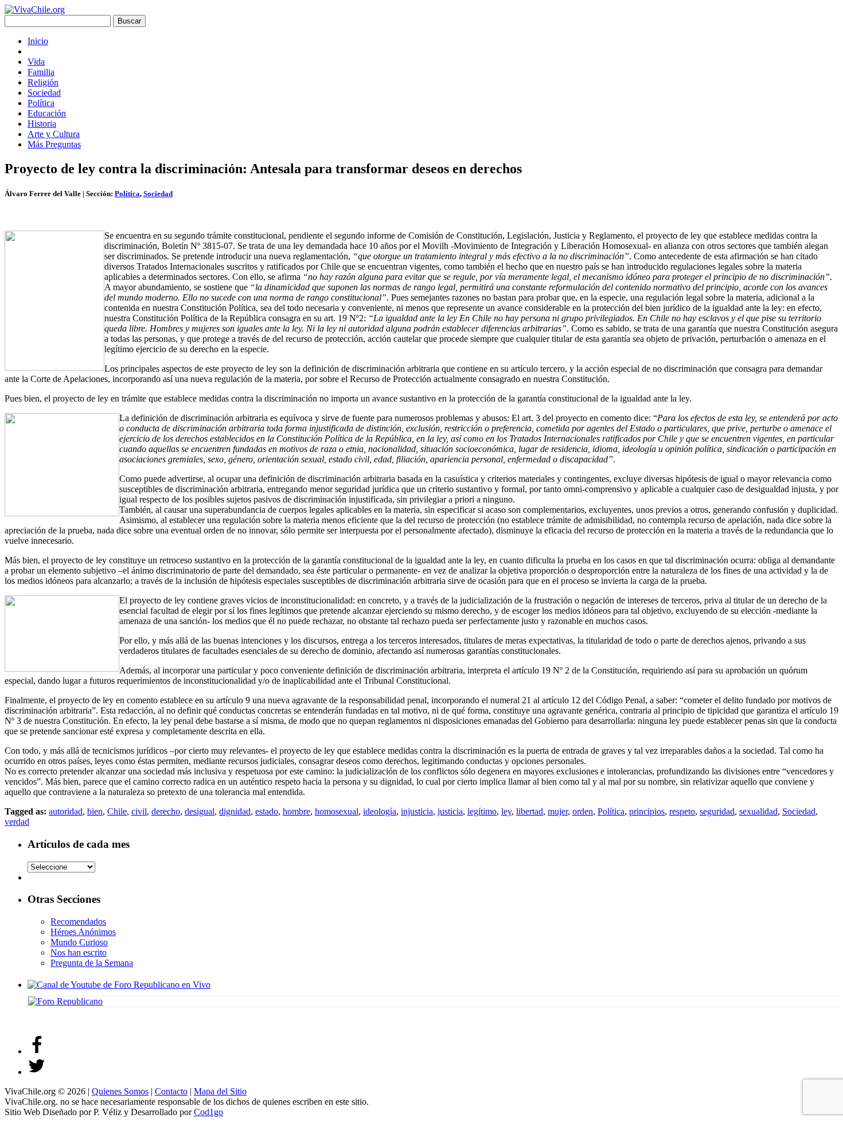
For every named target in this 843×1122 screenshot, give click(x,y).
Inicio (38, 41)
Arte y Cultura (54, 134)
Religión (43, 82)
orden (582, 811)
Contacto (171, 1091)
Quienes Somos (120, 1091)
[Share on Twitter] (37, 1072)
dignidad (235, 811)
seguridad (717, 811)
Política (41, 103)
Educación (47, 113)
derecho (165, 811)
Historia (42, 123)
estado (266, 811)
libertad (529, 811)
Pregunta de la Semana (91, 963)
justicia (450, 811)
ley (506, 811)
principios (647, 811)
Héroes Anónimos (83, 932)
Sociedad (44, 93)
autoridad (66, 811)
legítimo (482, 811)
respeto (682, 811)
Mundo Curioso (79, 942)
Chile (117, 811)
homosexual (336, 811)
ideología (379, 811)
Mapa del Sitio (220, 1091)
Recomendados (78, 921)
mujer (558, 811)
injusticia (417, 811)
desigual (199, 811)
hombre (296, 811)
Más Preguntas (54, 144)
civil (139, 811)
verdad (17, 822)
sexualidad (758, 811)
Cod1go (208, 1112)
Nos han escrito (78, 952)
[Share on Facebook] (37, 1051)
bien (95, 811)
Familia (41, 72)
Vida (36, 62)
